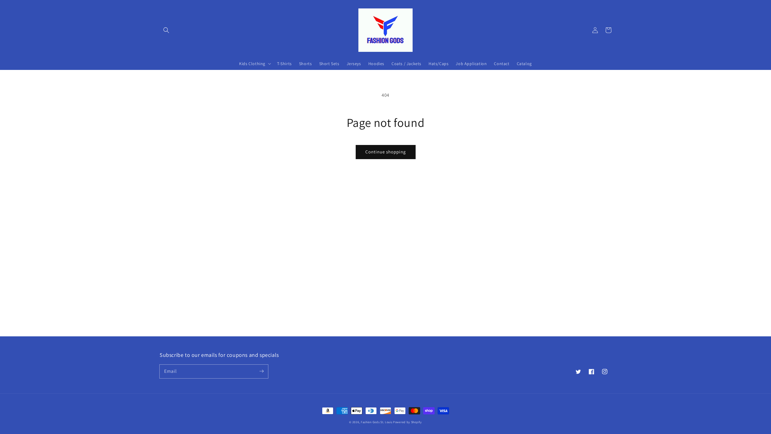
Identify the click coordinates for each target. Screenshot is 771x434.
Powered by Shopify (407, 422)
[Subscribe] (261, 371)
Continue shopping (385, 152)
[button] (166, 30)
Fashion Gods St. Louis (376, 422)
